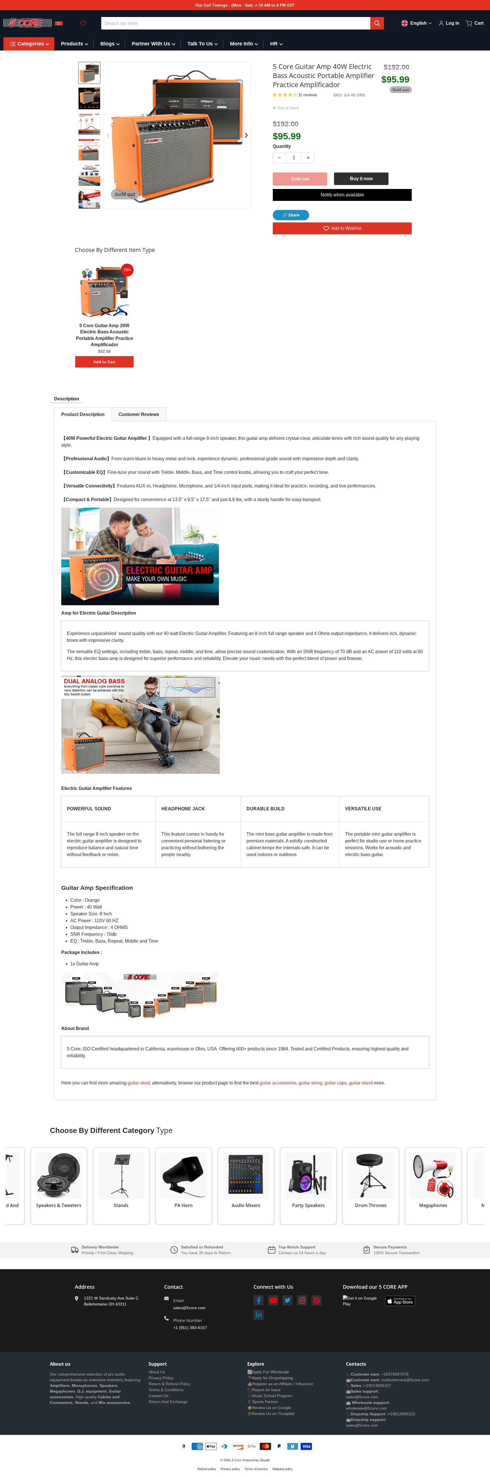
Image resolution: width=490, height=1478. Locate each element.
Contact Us (158, 1395)
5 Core (236, 1460)
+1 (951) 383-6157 (190, 1327)
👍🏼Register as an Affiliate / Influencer (280, 1384)
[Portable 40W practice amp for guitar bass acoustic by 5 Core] (89, 124)
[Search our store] (377, 23)
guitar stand (361, 1082)
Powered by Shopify (256, 1460)
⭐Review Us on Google (269, 1407)
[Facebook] (259, 1300)
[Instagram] (302, 1300)
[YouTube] (273, 1300)
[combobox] (242, 23)
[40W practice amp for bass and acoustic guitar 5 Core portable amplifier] (89, 175)
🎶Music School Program (270, 1395)
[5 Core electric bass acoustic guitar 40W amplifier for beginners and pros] (89, 201)
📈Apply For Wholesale (268, 1372)
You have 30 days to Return (206, 1252)
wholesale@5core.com (366, 1408)
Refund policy (206, 1469)
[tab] (83, 414)
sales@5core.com (189, 1307)
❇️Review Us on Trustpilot (270, 1413)
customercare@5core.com (404, 1380)
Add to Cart (104, 361)
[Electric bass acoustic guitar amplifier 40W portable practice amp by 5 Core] (89, 98)
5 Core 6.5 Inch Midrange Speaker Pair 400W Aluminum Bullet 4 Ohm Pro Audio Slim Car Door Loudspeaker (76, 1456)
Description (66, 398)
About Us (157, 1372)
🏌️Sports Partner (262, 1401)
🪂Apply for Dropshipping (270, 1378)
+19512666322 (401, 1414)
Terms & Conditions (166, 1389)
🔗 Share (290, 215)
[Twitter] (287, 1300)
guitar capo (335, 1082)
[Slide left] (108, 135)
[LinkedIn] (259, 1315)
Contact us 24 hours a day (302, 1252)
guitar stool (139, 1082)
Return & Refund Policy (169, 1384)
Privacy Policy (161, 1378)
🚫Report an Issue (264, 1389)
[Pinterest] (316, 1300)
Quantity (282, 146)
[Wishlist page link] (83, 23)
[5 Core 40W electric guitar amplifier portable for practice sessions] (89, 149)
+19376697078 (395, 1374)
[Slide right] (89, 204)
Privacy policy (230, 1469)
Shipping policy (282, 1469)
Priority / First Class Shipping (107, 1252)
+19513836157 (377, 1385)
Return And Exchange (168, 1401)
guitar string (310, 1082)
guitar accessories (278, 1082)
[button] (285, 94)
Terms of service (256, 1469)
